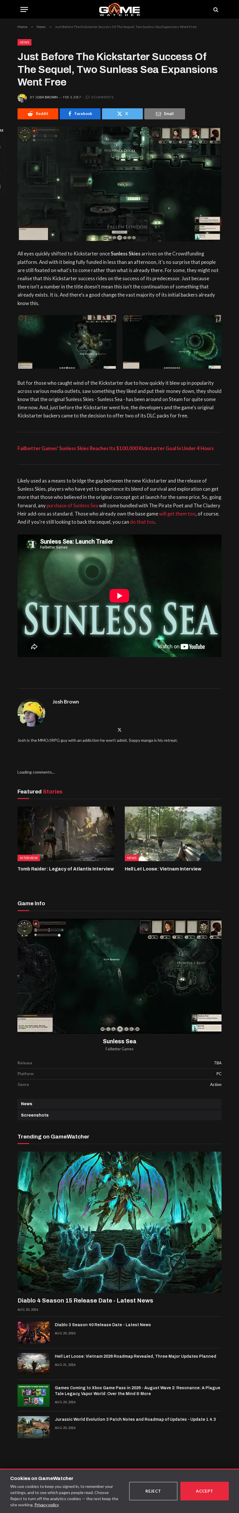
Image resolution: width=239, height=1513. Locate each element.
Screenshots (35, 1115)
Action (216, 1084)
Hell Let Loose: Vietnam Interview (163, 868)
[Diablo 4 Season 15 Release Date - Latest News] (119, 1222)
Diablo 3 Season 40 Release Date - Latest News (103, 1325)
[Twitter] (119, 729)
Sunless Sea (119, 1041)
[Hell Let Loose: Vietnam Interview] (173, 834)
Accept (204, 1490)
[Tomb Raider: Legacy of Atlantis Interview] (65, 834)
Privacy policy (46, 1504)
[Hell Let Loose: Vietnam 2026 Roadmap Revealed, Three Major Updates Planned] (33, 1364)
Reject (153, 1490)
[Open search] (215, 9)
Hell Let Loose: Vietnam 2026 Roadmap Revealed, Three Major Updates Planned (135, 1356)
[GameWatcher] (119, 9)
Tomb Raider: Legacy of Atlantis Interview (65, 868)
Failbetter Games (119, 1049)
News (24, 42)
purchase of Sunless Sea (72, 506)
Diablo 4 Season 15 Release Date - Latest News (85, 1300)
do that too (142, 522)
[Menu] (24, 9)
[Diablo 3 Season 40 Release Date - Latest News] (33, 1333)
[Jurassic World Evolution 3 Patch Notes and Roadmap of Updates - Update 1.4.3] (33, 1427)
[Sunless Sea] (119, 976)
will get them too (177, 514)
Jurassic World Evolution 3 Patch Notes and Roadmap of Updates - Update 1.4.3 (135, 1419)
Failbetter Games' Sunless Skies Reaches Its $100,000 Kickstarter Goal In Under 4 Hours (115, 448)
